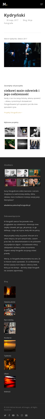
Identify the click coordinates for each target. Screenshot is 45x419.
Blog (25, 20)
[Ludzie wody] (35, 132)
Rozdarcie (7, 338)
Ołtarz (6, 374)
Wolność (7, 392)
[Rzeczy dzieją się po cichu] (22, 132)
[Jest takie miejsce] (35, 144)
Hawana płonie (9, 302)
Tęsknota (7, 356)
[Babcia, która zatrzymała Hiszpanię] (10, 132)
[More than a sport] (22, 144)
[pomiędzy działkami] (10, 144)
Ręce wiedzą (8, 320)
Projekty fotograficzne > (13, 112)
